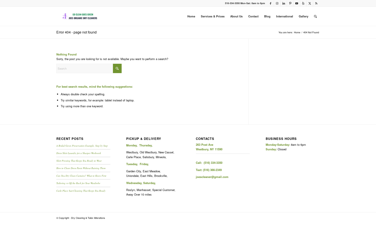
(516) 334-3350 (213, 163)
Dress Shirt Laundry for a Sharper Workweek (78, 153)
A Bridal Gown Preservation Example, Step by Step (82, 145)
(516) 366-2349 (212, 170)
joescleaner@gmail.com (212, 177)
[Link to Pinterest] (290, 3)
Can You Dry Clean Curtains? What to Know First (81, 175)
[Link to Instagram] (277, 3)
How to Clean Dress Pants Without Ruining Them (81, 168)
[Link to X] (310, 3)
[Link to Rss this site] (316, 3)
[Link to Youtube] (297, 3)
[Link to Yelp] (303, 3)
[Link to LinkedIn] (283, 3)
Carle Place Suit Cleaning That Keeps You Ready (81, 190)
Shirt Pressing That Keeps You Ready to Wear (79, 160)
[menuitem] (191, 16)
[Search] (315, 16)
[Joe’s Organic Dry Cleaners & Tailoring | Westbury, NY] (80, 16)
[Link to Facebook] (270, 3)
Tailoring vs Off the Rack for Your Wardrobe (78, 183)
